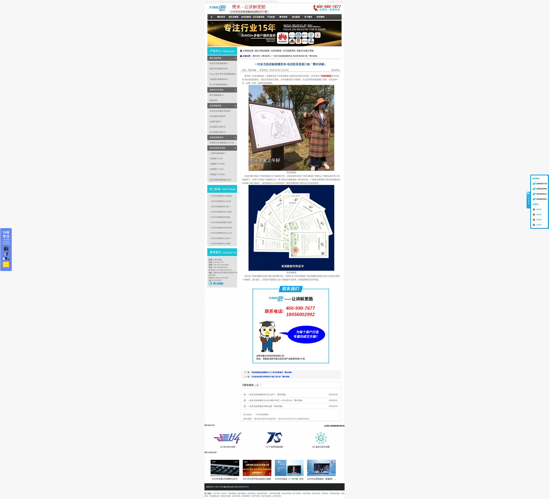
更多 (214, 452)
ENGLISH (339, 1)
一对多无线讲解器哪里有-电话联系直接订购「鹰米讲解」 (295, 56)
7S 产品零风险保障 (274, 447)
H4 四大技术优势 (227, 447)
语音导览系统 (266, 496)
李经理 (538, 215)
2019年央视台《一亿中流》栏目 (289, 479)
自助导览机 (236, 496)
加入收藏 (330, 1)
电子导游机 (296, 493)
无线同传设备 (335, 493)
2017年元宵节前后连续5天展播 (257, 479)
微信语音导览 (262, 493)
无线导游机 (306, 493)
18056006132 (541, 194)
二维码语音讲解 (274, 493)
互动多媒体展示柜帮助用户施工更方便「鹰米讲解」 (271, 377)
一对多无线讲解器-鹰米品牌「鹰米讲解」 (265, 406)
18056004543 (541, 199)
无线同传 (325, 493)
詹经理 (538, 220)
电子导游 (216, 493)
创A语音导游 (286, 493)
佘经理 (538, 225)
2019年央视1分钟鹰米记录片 (225, 479)
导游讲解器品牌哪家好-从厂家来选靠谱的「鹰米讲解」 (272, 372)
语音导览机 (316, 493)
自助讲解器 (246, 496)
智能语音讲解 (225, 496)
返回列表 (335, 70)
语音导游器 (255, 496)
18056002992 (541, 189)
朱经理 (538, 209)
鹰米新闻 (266, 56)
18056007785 (541, 184)
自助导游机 (251, 493)
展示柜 (224, 493)
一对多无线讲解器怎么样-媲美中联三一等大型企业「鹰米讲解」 (275, 400)
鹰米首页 (256, 56)
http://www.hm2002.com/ (287, 419)
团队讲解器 (241, 493)
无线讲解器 (232, 493)
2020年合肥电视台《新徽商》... (321, 479)
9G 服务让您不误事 (321, 447)
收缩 (529, 200)
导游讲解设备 (214, 496)
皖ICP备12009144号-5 (240, 487)
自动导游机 (276, 496)
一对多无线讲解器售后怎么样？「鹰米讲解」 (267, 394)
